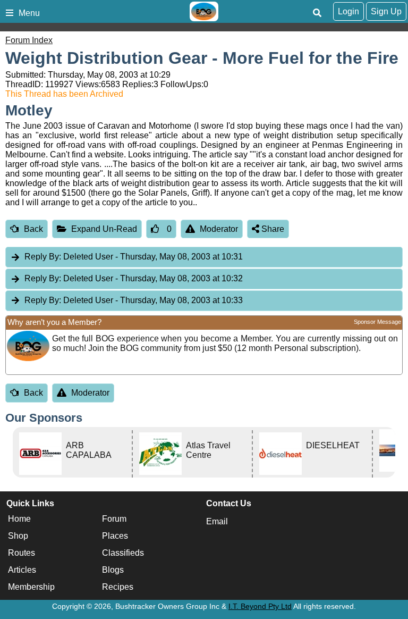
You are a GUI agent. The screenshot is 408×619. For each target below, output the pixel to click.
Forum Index (29, 40)
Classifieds (123, 552)
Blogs (113, 569)
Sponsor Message (377, 322)
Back (33, 228)
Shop (18, 535)
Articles (22, 569)
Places (115, 535)
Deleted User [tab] (133, 256)
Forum (114, 518)
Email (217, 521)
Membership (31, 586)
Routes (21, 552)
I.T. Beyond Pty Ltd (260, 606)
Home (19, 518)
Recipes (117, 586)
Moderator (219, 228)
